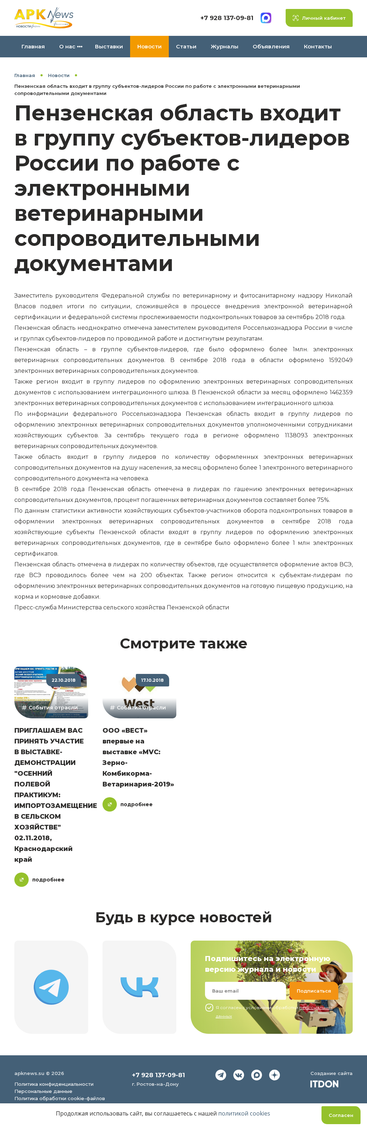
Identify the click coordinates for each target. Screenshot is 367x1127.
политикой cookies (244, 1113)
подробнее (48, 879)
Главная (33, 46)
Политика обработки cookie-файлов (59, 1098)
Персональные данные (43, 1091)
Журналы (224, 46)
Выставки (109, 46)
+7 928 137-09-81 (226, 18)
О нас (67, 46)
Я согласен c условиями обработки (274, 1012)
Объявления (271, 46)
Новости (149, 46)
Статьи (186, 46)
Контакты (318, 46)
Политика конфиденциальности (54, 1084)
